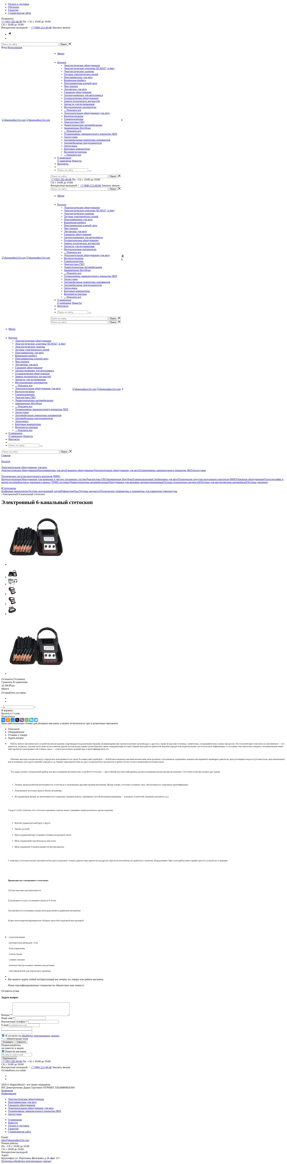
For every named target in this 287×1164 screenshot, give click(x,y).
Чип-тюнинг (71, 86)
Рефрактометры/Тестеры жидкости (80, 491)
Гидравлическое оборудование (81, 98)
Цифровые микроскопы (14, 491)
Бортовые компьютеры (77, 148)
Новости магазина (15, 1051)
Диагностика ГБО (74, 122)
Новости (77, 160)
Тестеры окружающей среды (44, 491)
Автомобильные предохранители (83, 143)
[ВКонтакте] (3, 720)
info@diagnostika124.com (15, 1140)
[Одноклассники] (8, 720)
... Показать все (72, 110)
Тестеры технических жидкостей (181, 482)
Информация (8, 1093)
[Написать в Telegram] (9, 34)
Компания (7, 1090)
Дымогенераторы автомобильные (83, 125)
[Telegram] (36, 720)
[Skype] (31, 720)
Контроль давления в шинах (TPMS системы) (44, 482)
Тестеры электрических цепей (81, 74)
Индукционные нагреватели (80, 107)
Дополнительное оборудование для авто (87, 113)
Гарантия (13, 1128)
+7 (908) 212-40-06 (41, 27)
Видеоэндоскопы (73, 116)
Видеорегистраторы (75, 151)
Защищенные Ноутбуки (77, 128)
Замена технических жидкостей (82, 101)
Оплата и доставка (18, 1125)
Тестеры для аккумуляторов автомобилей (223, 482)
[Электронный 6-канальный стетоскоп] (36, 564)
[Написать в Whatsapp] (9, 38)
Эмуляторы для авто (75, 89)
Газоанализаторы (73, 119)
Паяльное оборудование (250, 479)
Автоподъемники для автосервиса (83, 95)
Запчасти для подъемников (79, 104)
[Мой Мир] (13, 720)
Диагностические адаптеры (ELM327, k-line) (89, 68)
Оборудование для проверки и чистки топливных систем (53, 479)
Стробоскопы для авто (165, 479)
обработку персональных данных (40, 1035)
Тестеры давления (257, 482)
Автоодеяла (70, 145)
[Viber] (22, 720)
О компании (64, 160)
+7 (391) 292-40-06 (11, 21)
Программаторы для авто (78, 77)
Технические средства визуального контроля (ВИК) (207, 479)
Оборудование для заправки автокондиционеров (135, 482)
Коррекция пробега (75, 80)
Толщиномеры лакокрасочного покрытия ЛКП (90, 134)
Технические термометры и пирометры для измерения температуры (138, 491)
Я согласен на (32, 1035)
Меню (60, 53)
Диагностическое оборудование (82, 65)
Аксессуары (71, 137)
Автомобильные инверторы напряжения (87, 140)
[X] (17, 720)
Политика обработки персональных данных (26, 1161)
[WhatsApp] (27, 720)
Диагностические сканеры (79, 71)
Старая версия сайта (19, 1131)
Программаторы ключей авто (80, 83)
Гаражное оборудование (77, 92)
